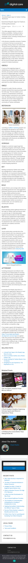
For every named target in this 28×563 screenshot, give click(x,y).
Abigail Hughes (7, 26)
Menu (2, 10)
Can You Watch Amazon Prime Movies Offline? (11, 389)
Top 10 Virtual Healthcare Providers (13, 498)
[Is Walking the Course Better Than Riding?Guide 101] (14, 423)
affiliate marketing (14, 127)
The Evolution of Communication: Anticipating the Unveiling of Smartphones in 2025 (13, 502)
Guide (3, 28)
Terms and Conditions (10, 528)
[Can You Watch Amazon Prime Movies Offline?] (14, 380)
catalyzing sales (19, 248)
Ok (14, 560)
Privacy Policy (8, 526)
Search (14, 468)
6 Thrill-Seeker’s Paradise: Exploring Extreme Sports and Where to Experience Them (13, 411)
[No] (26, 558)
